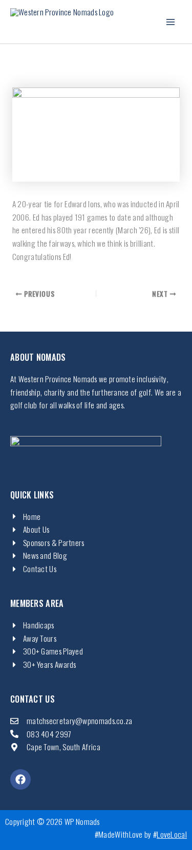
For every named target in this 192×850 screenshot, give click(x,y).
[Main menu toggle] (171, 22)
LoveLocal (172, 834)
